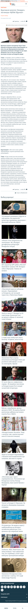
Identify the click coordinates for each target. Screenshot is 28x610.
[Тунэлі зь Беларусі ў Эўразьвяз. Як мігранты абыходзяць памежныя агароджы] (14, 494)
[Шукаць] (23, 608)
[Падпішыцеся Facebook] (5, 587)
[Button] (16, 21)
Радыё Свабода (4, 15)
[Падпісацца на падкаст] (14, 587)
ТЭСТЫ (14, 608)
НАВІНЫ (6, 608)
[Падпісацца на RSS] (2, 590)
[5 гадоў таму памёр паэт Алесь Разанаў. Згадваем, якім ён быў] (14, 329)
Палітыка (3, 7)
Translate (22, 1)
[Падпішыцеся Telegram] (24, 587)
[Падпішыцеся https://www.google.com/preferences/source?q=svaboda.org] (2, 587)
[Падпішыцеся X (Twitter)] (8, 587)
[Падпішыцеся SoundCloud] (18, 587)
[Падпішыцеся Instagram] (21, 587)
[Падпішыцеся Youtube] (11, 587)
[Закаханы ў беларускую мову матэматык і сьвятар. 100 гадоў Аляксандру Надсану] (14, 565)
